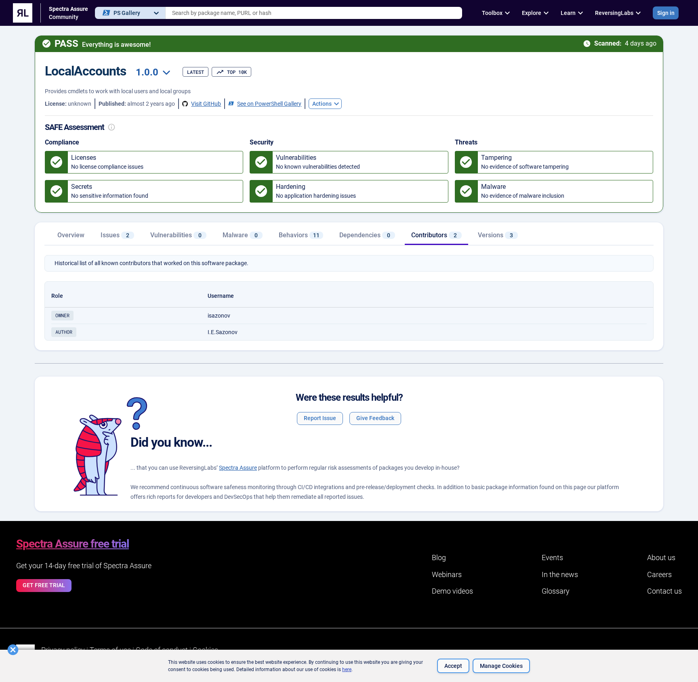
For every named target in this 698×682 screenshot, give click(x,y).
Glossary (556, 591)
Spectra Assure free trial (72, 543)
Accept (453, 666)
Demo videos (452, 591)
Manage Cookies (501, 666)
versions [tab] (495, 235)
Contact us (664, 591)
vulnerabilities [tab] (176, 235)
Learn (568, 13)
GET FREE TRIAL (44, 585)
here (346, 669)
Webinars (447, 574)
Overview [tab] (70, 235)
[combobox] (314, 13)
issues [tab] (115, 235)
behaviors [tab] (299, 235)
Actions (322, 103)
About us (661, 557)
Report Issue (320, 418)
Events (552, 557)
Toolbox (492, 13)
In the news (560, 574)
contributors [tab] (434, 235)
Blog (439, 557)
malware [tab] (240, 235)
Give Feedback (375, 418)
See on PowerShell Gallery (269, 103)
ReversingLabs (614, 13)
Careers (659, 574)
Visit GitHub (206, 103)
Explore (531, 13)
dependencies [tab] (364, 235)
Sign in (666, 13)
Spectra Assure (238, 467)
